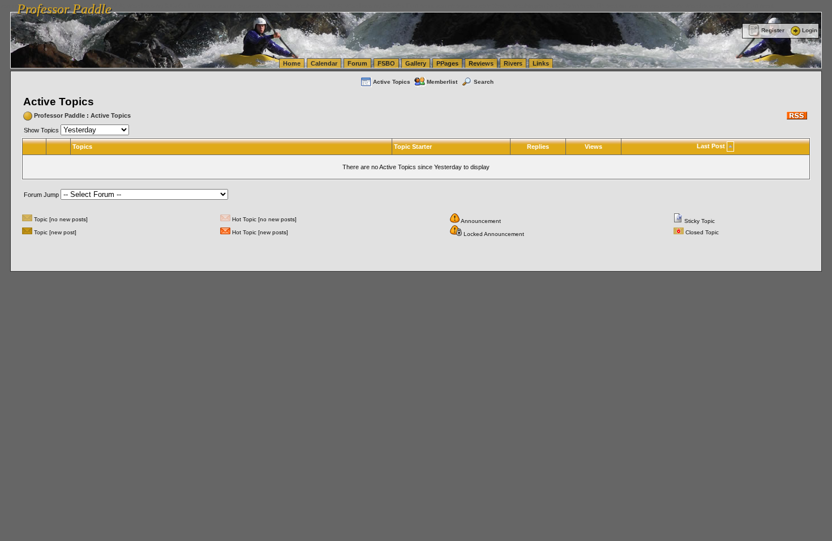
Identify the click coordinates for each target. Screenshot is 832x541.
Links (541, 63)
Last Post (711, 146)
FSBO (386, 63)
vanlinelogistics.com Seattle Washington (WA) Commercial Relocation (531, 5)
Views (593, 146)
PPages (447, 63)
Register (772, 30)
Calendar (324, 63)
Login (809, 30)
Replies (538, 146)
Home (292, 63)
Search (484, 82)
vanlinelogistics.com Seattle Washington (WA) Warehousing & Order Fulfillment (326, 5)
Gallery (415, 63)
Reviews (481, 63)
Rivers (513, 63)
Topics (82, 146)
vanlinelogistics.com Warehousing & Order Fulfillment (701, 5)
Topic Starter (413, 146)
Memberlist (442, 82)
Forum (357, 63)
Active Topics (391, 82)
